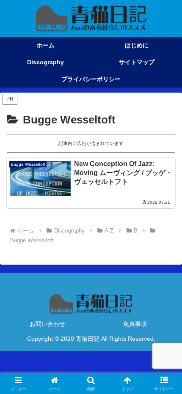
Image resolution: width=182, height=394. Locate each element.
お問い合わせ (47, 323)
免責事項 (135, 323)
